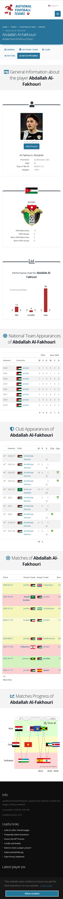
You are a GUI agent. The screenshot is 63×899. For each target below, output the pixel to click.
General (11, 49)
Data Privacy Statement (14, 856)
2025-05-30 (8, 596)
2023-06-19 (8, 658)
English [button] (54, 5)
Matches (11, 55)
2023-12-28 (8, 646)
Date (5, 577)
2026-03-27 (8, 585)
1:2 (59, 658)
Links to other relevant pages (17, 830)
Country (20, 360)
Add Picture (31, 146)
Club (19, 448)
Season (7, 360)
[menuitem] (37, 718)
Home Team (29, 577)
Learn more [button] (46, 885)
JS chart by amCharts (18, 290)
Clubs (47, 49)
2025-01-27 (8, 608)
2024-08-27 (8, 638)
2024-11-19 (8, 620)
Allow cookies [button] (32, 893)
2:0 (59, 596)
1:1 (59, 620)
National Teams (30, 49)
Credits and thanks (12, 843)
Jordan (26, 368)
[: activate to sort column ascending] (4, 448)
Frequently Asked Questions (16, 834)
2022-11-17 (8, 670)
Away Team (42, 577)
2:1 (59, 646)
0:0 (59, 608)
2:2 (59, 585)
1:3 (59, 670)
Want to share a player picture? (17, 848)
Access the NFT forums (14, 839)
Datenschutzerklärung (13, 852)
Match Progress (30, 55)
